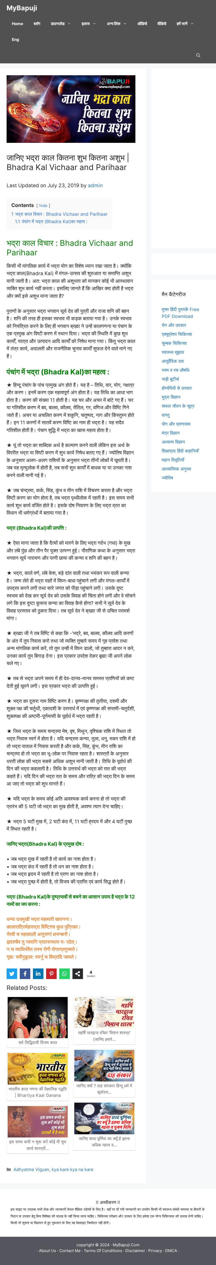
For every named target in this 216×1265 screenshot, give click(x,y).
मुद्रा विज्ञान (171, 397)
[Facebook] (25, 973)
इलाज (86, 23)
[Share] (77, 973)
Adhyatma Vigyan (31, 1169)
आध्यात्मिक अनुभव (176, 469)
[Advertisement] (183, 158)
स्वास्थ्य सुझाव (173, 352)
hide (43, 205)
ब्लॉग (37, 23)
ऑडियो (142, 23)
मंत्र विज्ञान (171, 433)
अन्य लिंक (113, 23)
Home (17, 23)
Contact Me (70, 1250)
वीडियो (162, 23)
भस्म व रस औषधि (175, 370)
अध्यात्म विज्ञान (173, 442)
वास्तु (166, 415)
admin (95, 185)
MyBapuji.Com (126, 1244)
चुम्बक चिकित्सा (174, 343)
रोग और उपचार (174, 325)
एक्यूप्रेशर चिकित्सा (177, 334)
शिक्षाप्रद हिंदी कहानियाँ (180, 451)
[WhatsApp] (64, 973)
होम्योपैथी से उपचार (177, 388)
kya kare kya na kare (72, 1169)
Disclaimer (135, 1250)
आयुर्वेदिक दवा (173, 361)
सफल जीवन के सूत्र (178, 406)
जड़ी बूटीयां (170, 379)
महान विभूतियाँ (173, 460)
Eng (15, 39)
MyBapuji (22, 8)
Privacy (155, 1250)
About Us (47, 1250)
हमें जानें (182, 23)
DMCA (171, 1250)
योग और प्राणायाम (176, 424)
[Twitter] (12, 973)
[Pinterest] (51, 973)
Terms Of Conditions (103, 1250)
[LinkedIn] (38, 973)
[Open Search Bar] (198, 55)
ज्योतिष (167, 478)
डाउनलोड (58, 23)
